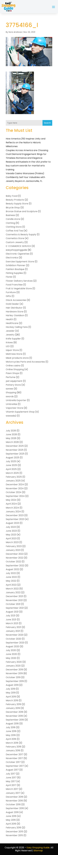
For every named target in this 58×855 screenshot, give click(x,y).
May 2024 (11, 500)
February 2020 (14, 662)
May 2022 (11, 580)
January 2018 (13, 750)
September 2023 (15, 519)
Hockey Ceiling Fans (17, 327)
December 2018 (14, 712)
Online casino (13, 365)
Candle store (13, 219)
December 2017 (14, 754)
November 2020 (15, 634)
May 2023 (11, 534)
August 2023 (12, 523)
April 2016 (11, 823)
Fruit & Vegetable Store (19, 288)
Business (10, 215)
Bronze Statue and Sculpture (21, 211)
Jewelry (10, 334)
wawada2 (11, 415)
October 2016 (13, 804)
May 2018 (11, 735)
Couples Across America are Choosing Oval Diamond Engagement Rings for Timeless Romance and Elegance (27, 154)
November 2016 (14, 800)
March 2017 (12, 789)
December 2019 (14, 669)
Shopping (11, 392)
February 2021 (13, 627)
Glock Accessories (16, 300)
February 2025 (14, 476)
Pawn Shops (12, 373)
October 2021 (13, 604)
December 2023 (15, 515)
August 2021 (12, 611)
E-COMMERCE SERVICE (18, 246)
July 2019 (10, 688)
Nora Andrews (15, 32)
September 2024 (15, 496)
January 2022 (13, 592)
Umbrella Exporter (16, 400)
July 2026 (11, 430)
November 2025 (15, 450)
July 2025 (11, 461)
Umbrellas (11, 404)
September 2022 (15, 565)
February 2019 (13, 704)
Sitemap (38, 850)
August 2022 (12, 569)
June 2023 (11, 530)
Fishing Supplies (14, 273)
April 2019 (11, 696)
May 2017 (11, 781)
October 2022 (13, 561)
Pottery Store (13, 384)
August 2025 (12, 457)
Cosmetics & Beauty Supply (21, 234)
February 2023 (14, 546)
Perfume (10, 377)
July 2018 (10, 727)
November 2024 (15, 488)
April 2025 (11, 469)
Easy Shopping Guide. (38, 847)
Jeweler (10, 330)
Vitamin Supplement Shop (20, 411)
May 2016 (11, 820)
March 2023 (12, 542)
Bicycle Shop (13, 207)
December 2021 (14, 596)
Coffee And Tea (14, 230)
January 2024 (13, 511)
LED (8, 346)
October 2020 (13, 638)
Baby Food (11, 196)
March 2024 (12, 507)
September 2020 (15, 642)
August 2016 (12, 812)
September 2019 (15, 681)
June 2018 (11, 731)
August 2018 (12, 723)
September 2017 (15, 766)
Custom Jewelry (15, 242)
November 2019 (14, 673)
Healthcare (12, 323)
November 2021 (14, 600)
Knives (9, 342)
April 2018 (11, 739)
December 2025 (15, 446)
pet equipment (14, 381)
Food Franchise (14, 284)
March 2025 (12, 473)
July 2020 (11, 650)
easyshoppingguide (16, 250)
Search (47, 122)
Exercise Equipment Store (20, 261)
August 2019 (12, 685)
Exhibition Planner (15, 265)
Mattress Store (14, 354)
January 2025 (13, 480)
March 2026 (12, 442)
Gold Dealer (12, 304)
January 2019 (13, 708)
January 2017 (13, 793)
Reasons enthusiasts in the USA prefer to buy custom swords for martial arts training (28, 165)
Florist (9, 276)
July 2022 (11, 573)
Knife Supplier (13, 338)
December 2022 (15, 554)
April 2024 (11, 503)
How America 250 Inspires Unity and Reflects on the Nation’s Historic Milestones (25, 142)
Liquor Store (12, 350)
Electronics (12, 257)
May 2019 (11, 692)
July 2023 (11, 527)
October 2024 (13, 492)
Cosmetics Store (15, 238)
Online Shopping (15, 369)
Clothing (10, 223)
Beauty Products (15, 199)
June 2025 (11, 465)
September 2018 (15, 719)
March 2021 (12, 623)
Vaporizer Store (14, 408)
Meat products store (17, 358)
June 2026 (11, 434)
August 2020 (12, 646)
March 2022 (12, 588)
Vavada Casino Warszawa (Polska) (25, 173)
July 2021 (10, 615)
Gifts (8, 296)
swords (10, 396)
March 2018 (12, 742)
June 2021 (11, 619)
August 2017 (12, 769)
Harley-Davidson (15, 315)
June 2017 (11, 777)
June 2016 (11, 816)
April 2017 (11, 785)
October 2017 (13, 762)
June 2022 (11, 577)
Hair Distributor (14, 307)
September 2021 (15, 608)
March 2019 (12, 700)
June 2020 (11, 654)
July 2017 (10, 773)
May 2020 (11, 658)
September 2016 (15, 808)
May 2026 (11, 438)
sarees (9, 388)
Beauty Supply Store (17, 203)
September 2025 (15, 453)
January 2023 (13, 550)
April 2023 (11, 538)
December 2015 (14, 831)
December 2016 (14, 796)
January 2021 (13, 631)
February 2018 (13, 746)
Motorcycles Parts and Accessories (25, 361)
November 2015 (14, 835)
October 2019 (13, 677)
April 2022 (11, 584)
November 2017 (14, 758)
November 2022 (14, 557)
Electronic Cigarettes (17, 253)
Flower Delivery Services (19, 280)
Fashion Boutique (15, 269)
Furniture (11, 292)
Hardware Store (14, 311)
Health (9, 319)
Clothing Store (14, 226)
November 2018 (14, 716)
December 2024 (15, 484)
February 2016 (13, 827)
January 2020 (13, 665)
